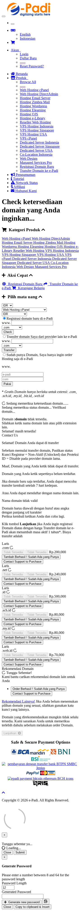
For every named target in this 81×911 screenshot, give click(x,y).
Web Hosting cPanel (34, 90)
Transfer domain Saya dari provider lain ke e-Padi (42, 337)
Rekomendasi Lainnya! (18, 701)
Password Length (14, 883)
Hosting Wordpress (33, 106)
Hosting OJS (29, 114)
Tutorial (18, 179)
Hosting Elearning (33, 110)
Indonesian (27, 38)
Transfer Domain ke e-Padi (39, 171)
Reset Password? (32, 66)
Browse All (28, 82)
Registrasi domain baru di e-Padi (30, 318)
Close (7, 852)
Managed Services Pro (36, 162)
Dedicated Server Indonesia (39, 142)
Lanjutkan (11, 733)
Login (24, 54)
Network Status (26, 183)
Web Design (28, 158)
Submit (20, 852)
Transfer (9, 350)
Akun (16, 50)
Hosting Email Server (35, 98)
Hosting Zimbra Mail (35, 102)
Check (8, 332)
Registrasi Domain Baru (37, 166)
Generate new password (23, 902)
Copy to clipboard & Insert (33, 907)
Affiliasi (19, 187)
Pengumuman (25, 175)
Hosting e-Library (32, 118)
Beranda (21, 74)
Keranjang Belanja (30, 288)
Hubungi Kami (25, 191)
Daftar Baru (28, 58)
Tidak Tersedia (13, 552)
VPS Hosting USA (33, 134)
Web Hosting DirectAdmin (39, 94)
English (25, 34)
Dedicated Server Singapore (40, 146)
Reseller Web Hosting (35, 122)
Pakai (7, 384)
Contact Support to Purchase (22, 561)
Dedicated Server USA (36, 150)
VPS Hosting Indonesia (36, 126)
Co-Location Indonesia (36, 154)
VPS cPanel (28, 138)
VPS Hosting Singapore (37, 130)
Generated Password (16, 892)
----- (22, 62)
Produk (21, 78)
